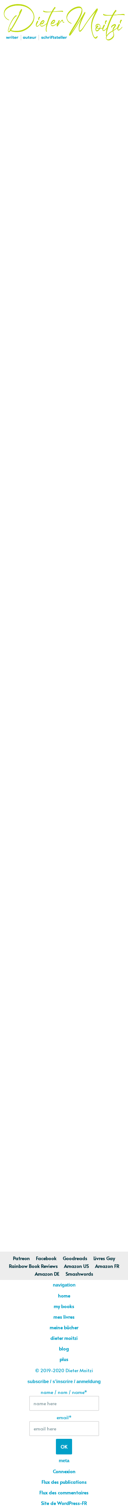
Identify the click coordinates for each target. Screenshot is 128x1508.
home (64, 1295)
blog (64, 1348)
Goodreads (75, 1258)
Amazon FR (107, 1266)
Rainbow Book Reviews (33, 1266)
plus (64, 1359)
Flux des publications (64, 1481)
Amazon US (76, 1266)
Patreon (21, 1258)
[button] (64, 55)
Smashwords (79, 1273)
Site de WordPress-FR (64, 1503)
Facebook (46, 1258)
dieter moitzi (64, 1337)
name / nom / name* (64, 1392)
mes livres (64, 1316)
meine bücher (64, 1327)
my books (64, 1306)
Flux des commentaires (64, 1492)
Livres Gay (104, 1258)
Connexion (64, 1471)
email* (64, 1417)
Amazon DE (47, 1273)
